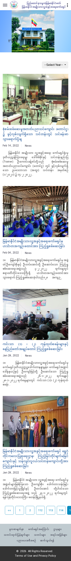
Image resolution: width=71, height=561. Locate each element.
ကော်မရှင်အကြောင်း (38, 529)
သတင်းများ (40, 534)
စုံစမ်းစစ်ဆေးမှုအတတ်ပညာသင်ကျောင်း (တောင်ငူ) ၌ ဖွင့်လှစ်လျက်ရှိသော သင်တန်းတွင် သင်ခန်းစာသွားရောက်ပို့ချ (35, 133)
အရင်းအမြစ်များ (58, 534)
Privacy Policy (47, 555)
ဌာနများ (58, 529)
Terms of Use (23, 555)
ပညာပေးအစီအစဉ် (26, 540)
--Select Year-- (54, 65)
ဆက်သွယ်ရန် (47, 540)
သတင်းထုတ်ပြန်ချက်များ (17, 534)
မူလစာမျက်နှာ (16, 40)
